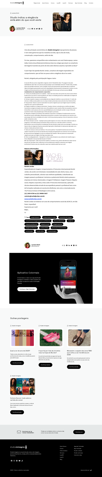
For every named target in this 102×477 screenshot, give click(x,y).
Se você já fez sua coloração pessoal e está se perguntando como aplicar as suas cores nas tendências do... (78, 359)
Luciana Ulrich (44, 227)
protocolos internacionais (59, 227)
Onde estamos (63, 450)
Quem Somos (45, 3)
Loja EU (64, 3)
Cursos (52, 3)
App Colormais (78, 3)
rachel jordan (29, 231)
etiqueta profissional (31, 224)
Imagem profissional (31, 227)
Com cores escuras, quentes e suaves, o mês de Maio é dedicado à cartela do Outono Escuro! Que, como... (22, 405)
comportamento (35, 217)
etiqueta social (45, 224)
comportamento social (49, 217)
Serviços (70, 3)
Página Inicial (37, 3)
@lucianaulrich (20, 29)
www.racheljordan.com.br (33, 199)
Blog (85, 3)
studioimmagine (52, 231)
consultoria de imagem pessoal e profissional (38, 220)
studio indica (40, 231)
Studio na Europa (78, 453)
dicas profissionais (59, 220)
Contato (91, 3)
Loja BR (58, 3)
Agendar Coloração (79, 446)
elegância (70, 220)
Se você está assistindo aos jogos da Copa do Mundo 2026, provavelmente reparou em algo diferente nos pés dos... (50, 357)
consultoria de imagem (66, 217)
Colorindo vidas (78, 455)
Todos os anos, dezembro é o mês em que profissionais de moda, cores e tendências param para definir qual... (22, 355)
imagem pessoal (57, 224)
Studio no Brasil (78, 450)
